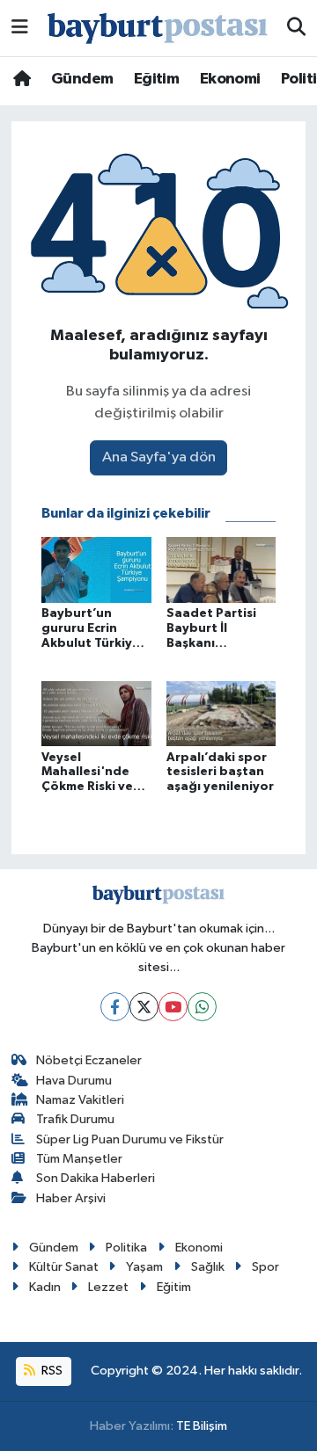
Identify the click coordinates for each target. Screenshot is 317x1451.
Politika (126, 1247)
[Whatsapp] (202, 1006)
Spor (265, 1266)
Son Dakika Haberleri (95, 1178)
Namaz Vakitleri (80, 1099)
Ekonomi (230, 79)
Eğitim (156, 79)
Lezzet (108, 1287)
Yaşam (144, 1266)
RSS (51, 1370)
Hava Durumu (74, 1080)
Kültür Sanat (64, 1266)
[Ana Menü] (19, 27)
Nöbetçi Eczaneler (89, 1060)
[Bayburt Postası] (158, 28)
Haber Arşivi (71, 1198)
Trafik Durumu (75, 1119)
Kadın (45, 1287)
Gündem (82, 79)
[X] (143, 1006)
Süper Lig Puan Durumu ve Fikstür (130, 1139)
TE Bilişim (201, 1426)
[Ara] (296, 28)
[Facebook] (114, 1006)
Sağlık (208, 1266)
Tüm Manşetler (79, 1158)
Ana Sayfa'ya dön (159, 457)
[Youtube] (173, 1006)
